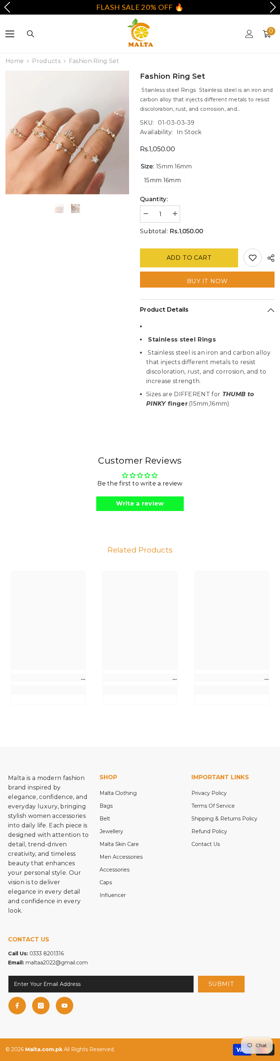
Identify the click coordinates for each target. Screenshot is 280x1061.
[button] (7, 7)
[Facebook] (17, 1005)
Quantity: (154, 199)
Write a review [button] (140, 503)
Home (14, 61)
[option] (67, 132)
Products (46, 61)
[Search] (30, 34)
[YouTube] (64, 1005)
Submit (221, 983)
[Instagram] (41, 1005)
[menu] (9, 34)
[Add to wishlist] (253, 258)
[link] (48, 678)
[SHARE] (268, 258)
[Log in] (249, 34)
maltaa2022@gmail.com (57, 962)
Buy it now (207, 281)
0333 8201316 (47, 953)
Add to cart (189, 257)
